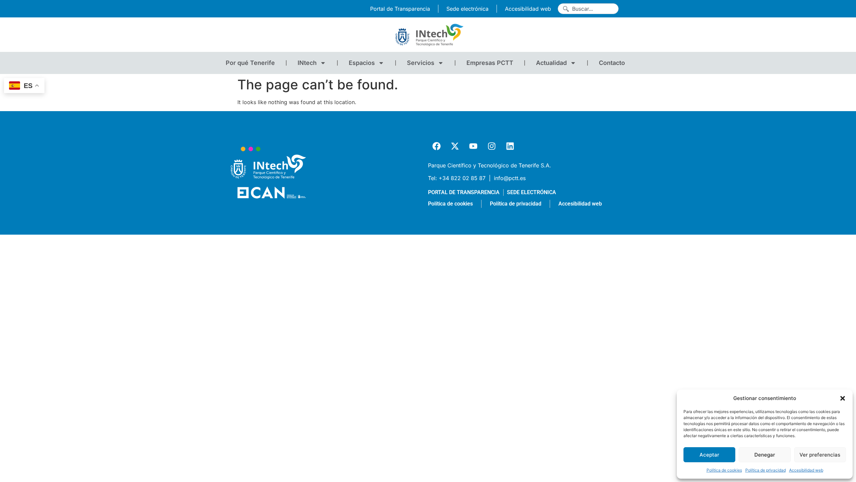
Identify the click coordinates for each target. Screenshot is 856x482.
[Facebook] (436, 146)
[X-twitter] (454, 146)
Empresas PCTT (489, 62)
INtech (307, 62)
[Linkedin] (510, 146)
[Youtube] (473, 146)
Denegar (764, 455)
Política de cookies (724, 470)
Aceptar (709, 455)
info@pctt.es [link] (510, 178)
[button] (842, 398)
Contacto (612, 62)
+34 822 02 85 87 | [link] (465, 178)
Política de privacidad (765, 470)
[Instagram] (491, 146)
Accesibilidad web (806, 470)
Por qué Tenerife (250, 62)
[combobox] (588, 8)
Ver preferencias (819, 455)
